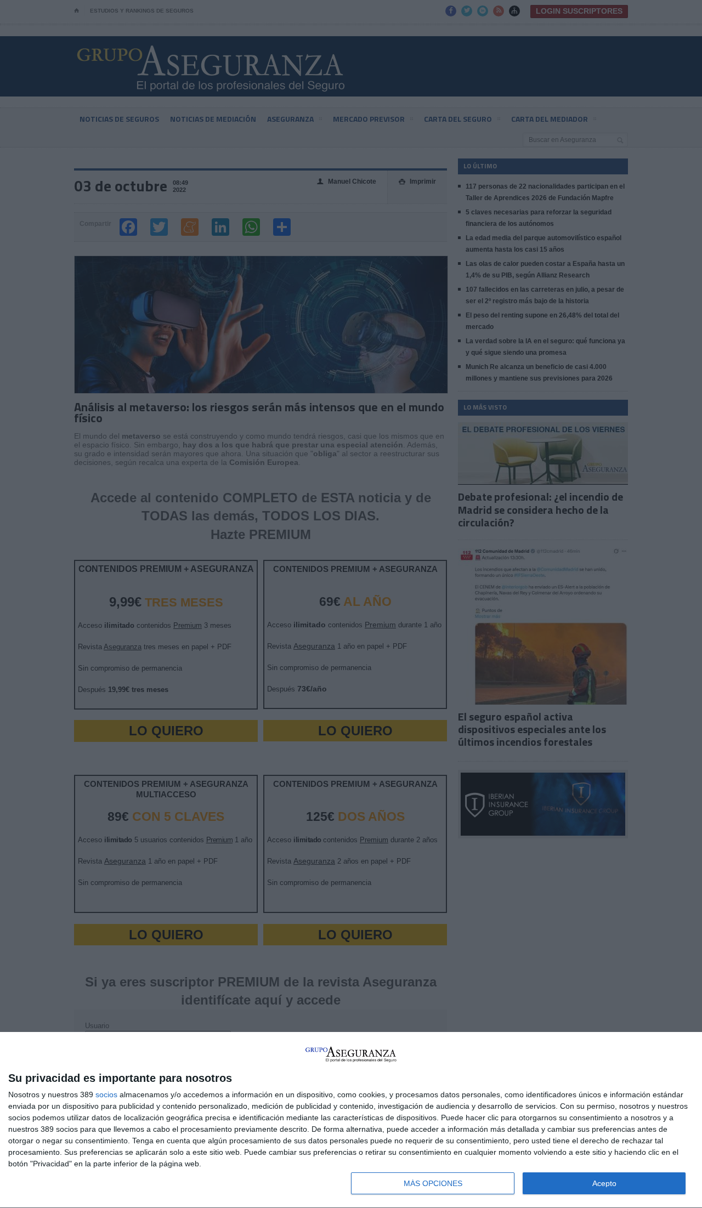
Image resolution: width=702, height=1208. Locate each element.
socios (106, 1094)
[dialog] (351, 1120)
